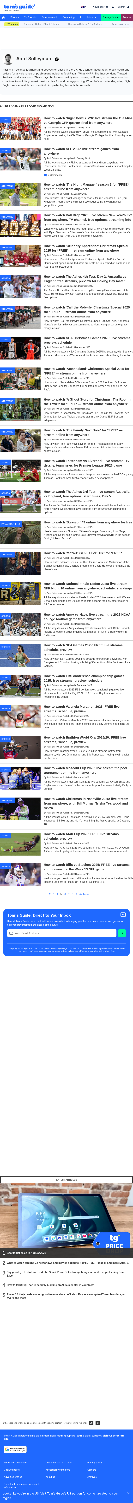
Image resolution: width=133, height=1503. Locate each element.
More (90, 17)
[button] (123, 6)
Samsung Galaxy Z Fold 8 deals (41, 24)
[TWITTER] (56, 59)
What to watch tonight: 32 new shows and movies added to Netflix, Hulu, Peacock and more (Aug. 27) (68, 1262)
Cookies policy (12, 1469)
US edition (74, 1493)
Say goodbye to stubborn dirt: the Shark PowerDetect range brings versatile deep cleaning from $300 (65, 1274)
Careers (91, 1469)
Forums (127, 17)
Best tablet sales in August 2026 (26, 1253)
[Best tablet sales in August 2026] (66, 1220)
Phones (14, 17)
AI (81, 17)
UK (98, 1423)
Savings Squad (111, 17)
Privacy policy (95, 1462)
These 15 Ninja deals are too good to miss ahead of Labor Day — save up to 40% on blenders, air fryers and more (66, 1296)
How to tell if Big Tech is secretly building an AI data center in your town (50, 1285)
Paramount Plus (10, 524)
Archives (84, 894)
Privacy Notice (85, 949)
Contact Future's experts (59, 1462)
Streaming (7, 186)
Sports (5, 119)
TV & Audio (30, 17)
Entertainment (49, 17)
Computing (68, 17)
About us (50, 1476)
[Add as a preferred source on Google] (15, 1449)
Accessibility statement (58, 1469)
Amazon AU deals (121, 24)
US (91, 1423)
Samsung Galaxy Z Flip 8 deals (85, 24)
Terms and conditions (15, 1462)
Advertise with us (13, 1476)
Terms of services (40, 949)
